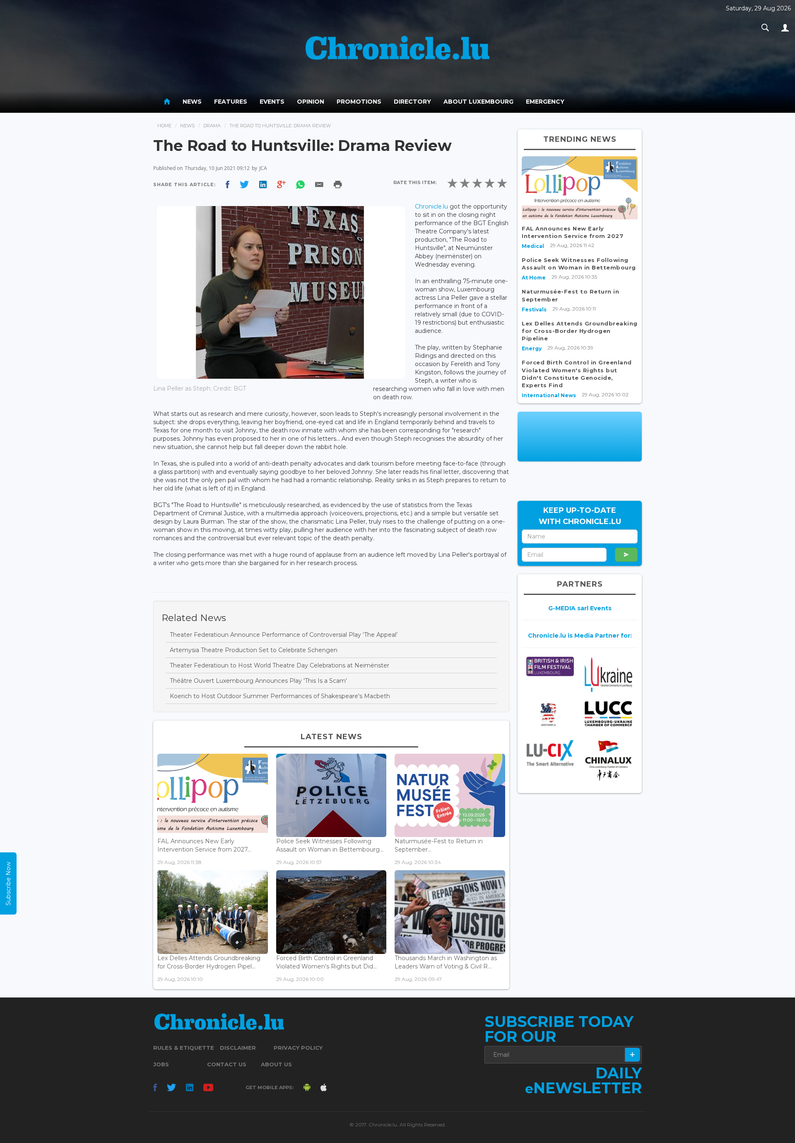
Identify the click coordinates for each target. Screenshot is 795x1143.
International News (549, 395)
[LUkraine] (608, 674)
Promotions (359, 101)
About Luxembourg (478, 101)
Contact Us (226, 1064)
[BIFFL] (550, 666)
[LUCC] (608, 714)
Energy (532, 348)
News (192, 101)
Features (230, 101)
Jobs (161, 1064)
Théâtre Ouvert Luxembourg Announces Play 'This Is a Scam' (258, 680)
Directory (412, 101)
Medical (533, 246)
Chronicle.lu (431, 206)
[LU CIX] (550, 752)
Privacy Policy (298, 1047)
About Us (276, 1064)
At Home (534, 277)
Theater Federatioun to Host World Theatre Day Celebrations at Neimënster (279, 665)
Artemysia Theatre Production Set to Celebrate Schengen (253, 650)
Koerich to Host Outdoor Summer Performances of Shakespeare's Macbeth (280, 696)
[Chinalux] (608, 760)
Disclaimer (238, 1047)
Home (164, 126)
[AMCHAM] (550, 714)
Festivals (534, 309)
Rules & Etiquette (183, 1047)
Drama (212, 126)
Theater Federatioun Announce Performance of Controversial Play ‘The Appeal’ (284, 634)
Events (272, 101)
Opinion (310, 101)
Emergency (545, 101)
